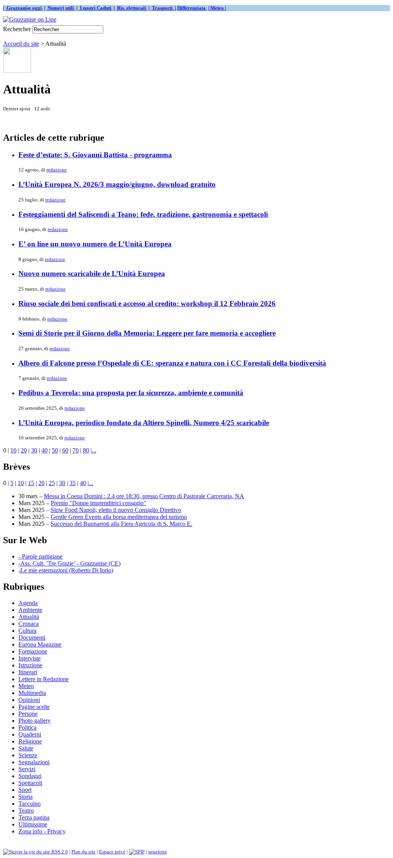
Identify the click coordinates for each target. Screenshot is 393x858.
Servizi (26, 769)
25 (52, 483)
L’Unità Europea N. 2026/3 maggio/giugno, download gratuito (117, 184)
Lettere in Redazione (43, 679)
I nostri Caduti (95, 8)
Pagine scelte (34, 706)
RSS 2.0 (59, 852)
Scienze (27, 755)
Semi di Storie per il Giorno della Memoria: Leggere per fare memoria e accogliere (147, 333)
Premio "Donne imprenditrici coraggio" (98, 503)
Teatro (26, 810)
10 (13, 450)
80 (86, 450)
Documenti (31, 637)
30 (34, 450)
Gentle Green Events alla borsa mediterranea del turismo (119, 517)
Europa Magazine (39, 644)
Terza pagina (34, 817)
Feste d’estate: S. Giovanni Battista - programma (95, 155)
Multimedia (32, 693)
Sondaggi (29, 776)
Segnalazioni (34, 762)
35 (72, 483)
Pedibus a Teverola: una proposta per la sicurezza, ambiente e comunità (130, 393)
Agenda (28, 603)
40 (44, 450)
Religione (30, 741)
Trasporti (163, 8)
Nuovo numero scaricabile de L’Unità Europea (91, 273)
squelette (157, 852)
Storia (25, 796)
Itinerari (27, 672)
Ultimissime (32, 824)
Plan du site (83, 852)
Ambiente (30, 610)
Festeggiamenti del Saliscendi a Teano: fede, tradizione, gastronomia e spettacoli (143, 214)
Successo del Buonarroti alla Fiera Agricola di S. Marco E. (121, 523)
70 (76, 450)
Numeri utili (60, 8)
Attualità (28, 617)
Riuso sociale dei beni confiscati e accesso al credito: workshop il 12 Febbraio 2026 (147, 303)
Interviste (29, 658)
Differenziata (192, 8)
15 (31, 483)
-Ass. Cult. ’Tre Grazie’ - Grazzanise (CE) (69, 563)
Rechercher (17, 29)
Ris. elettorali (131, 8)
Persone (28, 713)
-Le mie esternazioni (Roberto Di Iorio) (65, 570)
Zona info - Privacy (42, 831)
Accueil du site (21, 43)
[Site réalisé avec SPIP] (137, 852)
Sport (24, 789)
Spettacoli (30, 783)
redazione (56, 170)
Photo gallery (34, 720)
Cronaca (28, 623)
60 (65, 450)
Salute (25, 748)
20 (24, 450)
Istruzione (30, 665)
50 (55, 450)
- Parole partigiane (40, 556)
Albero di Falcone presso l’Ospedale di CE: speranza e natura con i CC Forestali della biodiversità (172, 363)
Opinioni (29, 700)
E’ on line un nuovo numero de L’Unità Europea (95, 244)
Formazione (32, 651)
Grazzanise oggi (24, 8)
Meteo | (217, 8)
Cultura (27, 630)
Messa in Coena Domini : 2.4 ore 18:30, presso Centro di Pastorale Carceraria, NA (144, 496)
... (94, 450)
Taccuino (29, 803)
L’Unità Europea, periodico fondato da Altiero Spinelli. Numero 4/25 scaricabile (143, 423)
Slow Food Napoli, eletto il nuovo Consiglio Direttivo (116, 510)
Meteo (26, 686)
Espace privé (112, 852)
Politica (27, 727)
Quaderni (29, 734)
